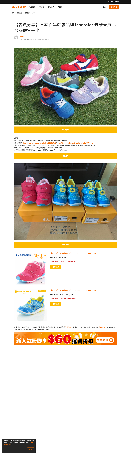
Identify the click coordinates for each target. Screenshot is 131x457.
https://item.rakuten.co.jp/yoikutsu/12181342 (39, 143)
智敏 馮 (22, 36)
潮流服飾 (27, 13)
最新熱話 (19, 13)
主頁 (13, 13)
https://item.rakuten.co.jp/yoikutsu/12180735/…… (75, 143)
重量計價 (102, 327)
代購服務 (68, 327)
